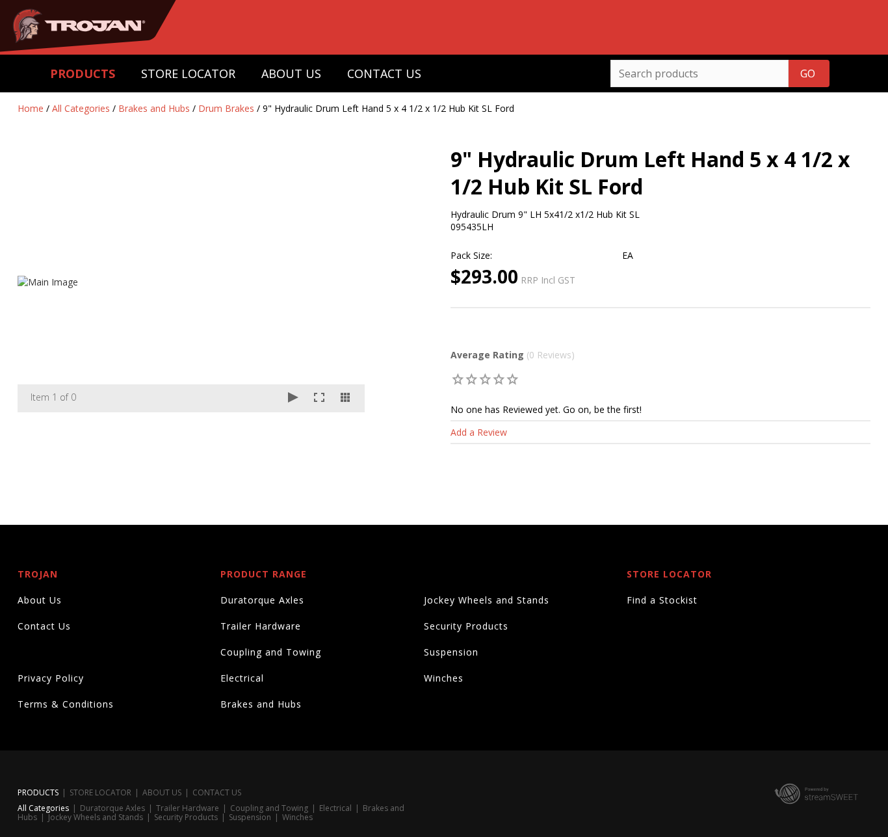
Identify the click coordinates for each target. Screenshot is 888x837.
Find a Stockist (662, 600)
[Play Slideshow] (293, 398)
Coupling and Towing (270, 652)
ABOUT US (291, 73)
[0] (458, 379)
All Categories (81, 108)
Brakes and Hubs (154, 108)
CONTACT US (384, 73)
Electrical (242, 678)
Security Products (466, 626)
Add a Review (479, 432)
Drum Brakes (226, 108)
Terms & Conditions (66, 704)
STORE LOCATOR (188, 73)
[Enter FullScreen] (319, 398)
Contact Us (44, 626)
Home (31, 108)
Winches (444, 678)
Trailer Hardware (260, 626)
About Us (40, 600)
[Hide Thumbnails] (345, 398)
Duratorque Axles (262, 600)
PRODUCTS (82, 73)
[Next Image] (342, 282)
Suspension (451, 652)
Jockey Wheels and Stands (486, 600)
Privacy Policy (51, 678)
